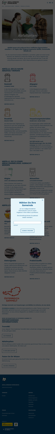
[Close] (42, 200)
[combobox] (27, 222)
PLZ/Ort (16, 225)
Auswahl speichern (27, 230)
